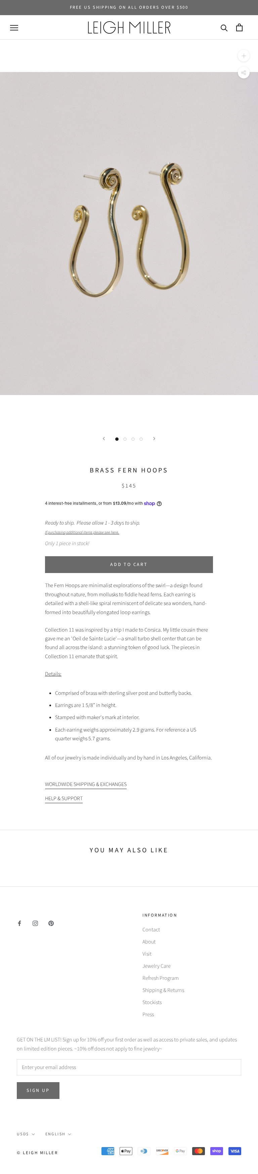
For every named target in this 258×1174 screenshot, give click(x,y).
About (149, 942)
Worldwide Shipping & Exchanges (86, 784)
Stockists (152, 1002)
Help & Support (64, 798)
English (55, 1134)
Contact (151, 929)
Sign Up (38, 1090)
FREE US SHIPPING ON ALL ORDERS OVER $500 (129, 7)
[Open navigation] (14, 28)
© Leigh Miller (37, 1153)
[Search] (224, 27)
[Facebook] (19, 923)
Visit (147, 954)
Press (148, 1014)
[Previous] (104, 438)
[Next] (154, 438)
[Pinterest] (51, 923)
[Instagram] (35, 923)
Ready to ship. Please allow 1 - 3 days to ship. (93, 527)
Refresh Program (160, 978)
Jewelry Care (156, 966)
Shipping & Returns (163, 990)
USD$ (23, 1134)
